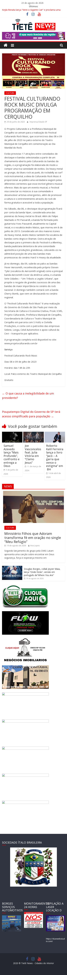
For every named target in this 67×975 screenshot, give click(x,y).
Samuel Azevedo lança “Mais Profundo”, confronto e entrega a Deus (11, 456)
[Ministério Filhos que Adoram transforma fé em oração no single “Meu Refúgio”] (33, 492)
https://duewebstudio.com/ (55, 940)
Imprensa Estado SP (38, 121)
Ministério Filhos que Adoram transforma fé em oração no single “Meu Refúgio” (32, 537)
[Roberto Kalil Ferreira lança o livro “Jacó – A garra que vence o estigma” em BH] (55, 433)
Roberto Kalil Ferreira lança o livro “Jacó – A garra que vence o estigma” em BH (54, 457)
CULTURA (10, 93)
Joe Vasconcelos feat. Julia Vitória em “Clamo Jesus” (33, 454)
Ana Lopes (35, 545)
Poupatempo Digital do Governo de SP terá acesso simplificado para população (31, 414)
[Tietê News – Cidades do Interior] (5, 45)
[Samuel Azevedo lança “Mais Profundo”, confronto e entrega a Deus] (12, 433)
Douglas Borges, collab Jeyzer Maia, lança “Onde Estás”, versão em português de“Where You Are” (42, 571)
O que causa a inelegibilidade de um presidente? (28, 396)
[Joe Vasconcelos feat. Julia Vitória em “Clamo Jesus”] (33, 433)
